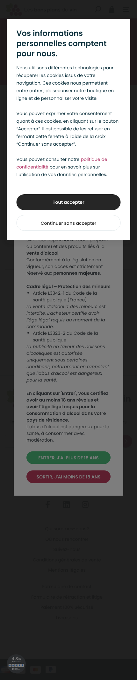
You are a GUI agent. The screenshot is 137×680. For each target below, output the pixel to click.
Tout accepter (68, 202)
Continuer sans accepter (68, 223)
